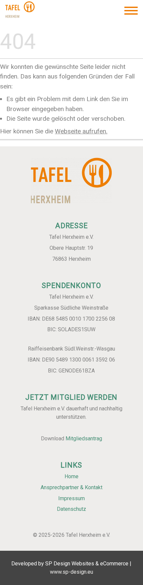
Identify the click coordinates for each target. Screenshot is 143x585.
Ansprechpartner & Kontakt (71, 487)
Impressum (71, 498)
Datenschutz (71, 509)
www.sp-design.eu (71, 571)
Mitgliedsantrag (84, 438)
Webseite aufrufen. (81, 131)
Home (71, 476)
